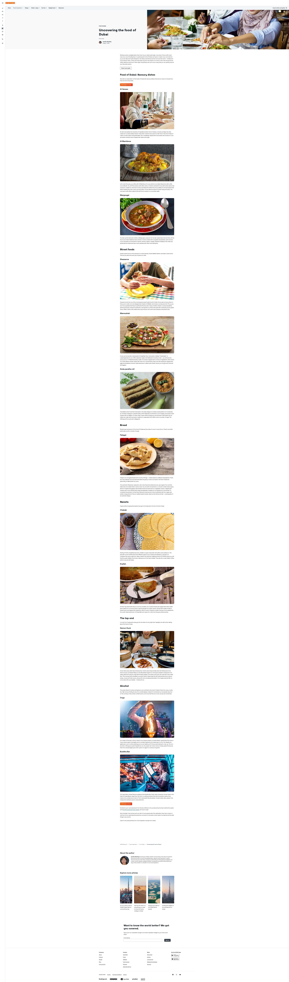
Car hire (43, 8)
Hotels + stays (34, 8)
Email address (127, 938)
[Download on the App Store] (175, 959)
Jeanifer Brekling (107, 41)
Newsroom (61, 8)
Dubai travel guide (125, 68)
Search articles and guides (279, 8)
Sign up (167, 940)
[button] (3, 39)
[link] (173, 974)
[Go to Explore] (3, 25)
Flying (26, 8)
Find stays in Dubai (126, 804)
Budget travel (52, 8)
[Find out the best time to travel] (3, 34)
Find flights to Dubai (126, 84)
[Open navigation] (2, 3)
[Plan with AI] (3, 20)
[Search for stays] (3, 11)
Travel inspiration (17, 8)
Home (9, 8)
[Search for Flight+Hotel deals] (3, 17)
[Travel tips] (3, 28)
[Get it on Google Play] (175, 955)
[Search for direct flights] (3, 31)
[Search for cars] (3, 14)
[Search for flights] (3, 8)
